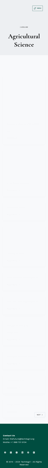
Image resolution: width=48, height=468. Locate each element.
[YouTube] (34, 452)
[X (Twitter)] (11, 452)
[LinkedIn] (22, 452)
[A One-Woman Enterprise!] (24, 161)
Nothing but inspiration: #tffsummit (22, 356)
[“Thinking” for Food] (24, 235)
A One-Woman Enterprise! (18, 183)
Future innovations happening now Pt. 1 (23, 301)
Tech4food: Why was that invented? (22, 404)
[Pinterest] (28, 452)
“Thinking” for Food (15, 253)
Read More (13, 137)
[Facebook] (5, 452)
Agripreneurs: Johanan (16, 207)
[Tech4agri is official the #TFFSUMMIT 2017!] (24, 95)
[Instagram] (16, 452)
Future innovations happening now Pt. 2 (23, 277)
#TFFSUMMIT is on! (16, 380)
